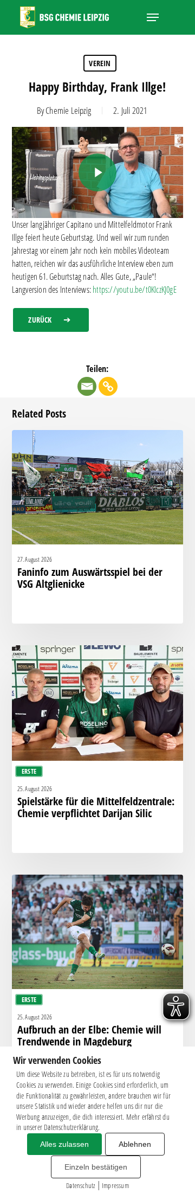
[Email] (86, 386)
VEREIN (99, 63)
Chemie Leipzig (68, 110)
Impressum (115, 1185)
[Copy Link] (108, 386)
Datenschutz (80, 1185)
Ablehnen (135, 1144)
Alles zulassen (64, 1144)
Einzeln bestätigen (95, 1167)
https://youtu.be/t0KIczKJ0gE (135, 290)
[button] (153, 17)
